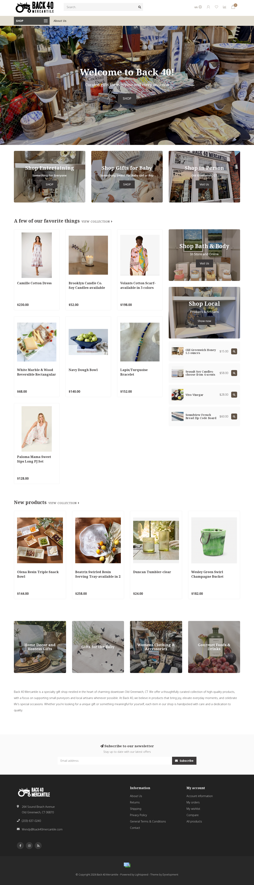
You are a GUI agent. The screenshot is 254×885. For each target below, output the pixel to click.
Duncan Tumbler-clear (152, 572)
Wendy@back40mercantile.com (42, 829)
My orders (193, 802)
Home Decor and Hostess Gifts (34, 623)
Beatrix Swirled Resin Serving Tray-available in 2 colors (97, 576)
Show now (204, 321)
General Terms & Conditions (148, 821)
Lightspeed (141, 874)
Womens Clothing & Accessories (151, 623)
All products (194, 821)
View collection (96, 221)
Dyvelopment (170, 874)
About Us (60, 21)
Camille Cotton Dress (34, 283)
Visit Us (204, 184)
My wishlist (193, 809)
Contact (135, 828)
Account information (200, 796)
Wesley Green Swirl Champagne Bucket (207, 574)
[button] (3, 85)
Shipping (135, 809)
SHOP (127, 98)
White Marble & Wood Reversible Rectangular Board (36, 374)
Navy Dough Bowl (83, 370)
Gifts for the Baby (83, 623)
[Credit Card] (127, 865)
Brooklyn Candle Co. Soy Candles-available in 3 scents (87, 287)
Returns (135, 802)
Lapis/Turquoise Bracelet (134, 372)
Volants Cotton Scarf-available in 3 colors (138, 285)
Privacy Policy (138, 815)
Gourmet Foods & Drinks (204, 623)
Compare (193, 815)
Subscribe (186, 761)
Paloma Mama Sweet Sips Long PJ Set (34, 459)
